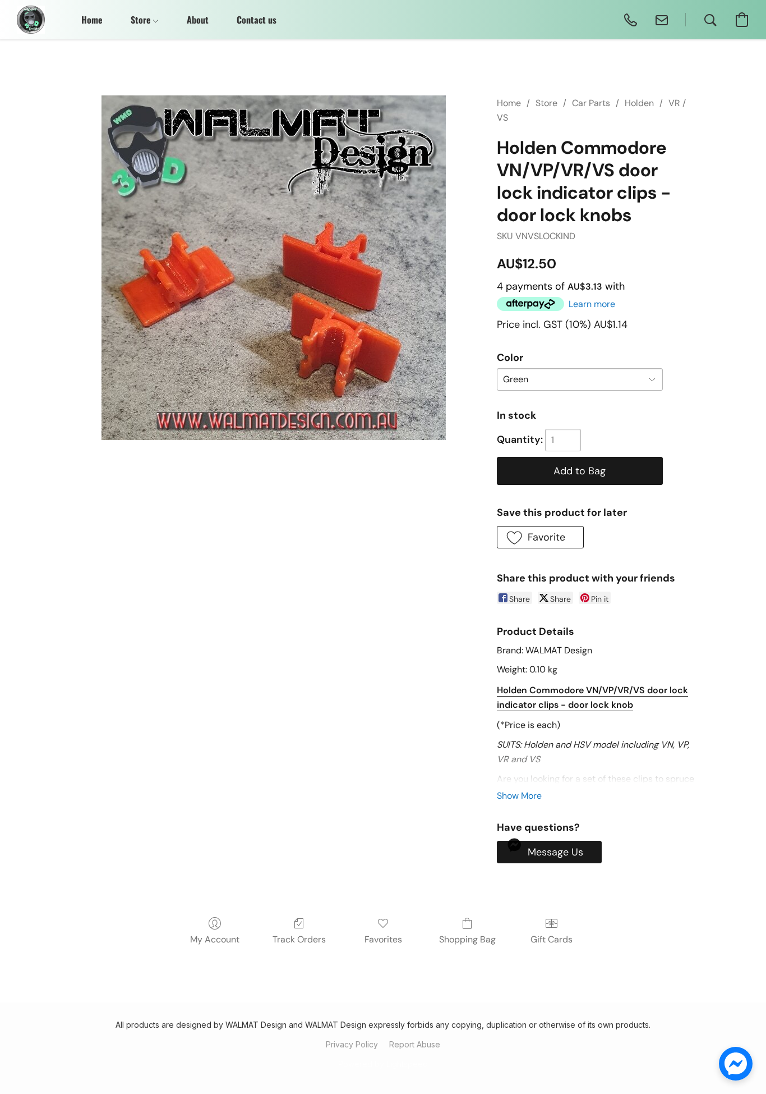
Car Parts (591, 103)
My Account (214, 939)
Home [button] (92, 19)
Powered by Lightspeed (383, 1064)
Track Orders (299, 939)
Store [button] (142, 19)
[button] (31, 20)
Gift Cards (551, 939)
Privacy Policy (352, 1044)
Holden (639, 103)
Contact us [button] (256, 19)
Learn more (592, 304)
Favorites (383, 939)
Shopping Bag (467, 939)
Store (546, 103)
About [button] (198, 19)
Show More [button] (519, 796)
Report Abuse (414, 1044)
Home (509, 103)
